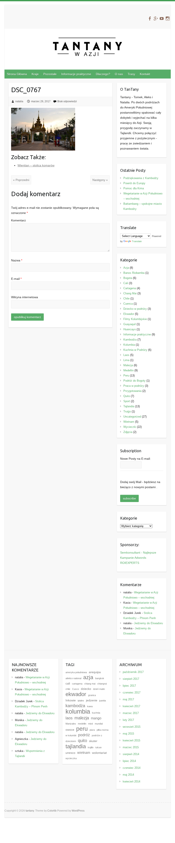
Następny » (100, 180)
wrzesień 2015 (131, 726)
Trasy (131, 74)
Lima (126, 360)
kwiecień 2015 (131, 740)
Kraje (35, 74)
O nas (119, 74)
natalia (19, 101)
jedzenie (91, 700)
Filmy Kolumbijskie (135, 319)
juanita (102, 700)
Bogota (127, 278)
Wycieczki (129, 426)
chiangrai (102, 683)
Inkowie (71, 700)
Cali (125, 283)
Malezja (128, 365)
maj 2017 (128, 699)
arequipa (95, 672)
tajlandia (76, 746)
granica (92, 695)
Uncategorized (132, 416)
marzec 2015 (131, 747)
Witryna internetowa (24, 297)
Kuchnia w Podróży (135, 349)
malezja (81, 718)
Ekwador (128, 314)
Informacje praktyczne (76, 74)
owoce (70, 729)
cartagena (77, 683)
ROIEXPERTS (129, 562)
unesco (70, 752)
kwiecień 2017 (131, 706)
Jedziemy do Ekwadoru (148, 623)
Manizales (71, 723)
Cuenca (128, 303)
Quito (126, 396)
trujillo (90, 747)
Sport (126, 401)
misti (90, 723)
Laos (126, 355)
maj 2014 (128, 774)
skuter (93, 741)
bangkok (99, 678)
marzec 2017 (131, 713)
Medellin (128, 370)
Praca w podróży (133, 385)
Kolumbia (129, 344)
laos (69, 718)
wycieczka (71, 758)
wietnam (83, 752)
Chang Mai (130, 293)
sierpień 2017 (131, 678)
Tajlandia (128, 406)
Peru (126, 375)
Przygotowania (132, 391)
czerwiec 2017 (131, 692)
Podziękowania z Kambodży (140, 178)
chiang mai (89, 683)
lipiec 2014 (129, 761)
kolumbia (78, 711)
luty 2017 (128, 720)
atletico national (73, 678)
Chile (126, 298)
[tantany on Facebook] (150, 18)
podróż (84, 735)
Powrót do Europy (134, 183)
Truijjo (127, 411)
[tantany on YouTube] (162, 18)
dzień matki (99, 689)
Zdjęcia (127, 432)
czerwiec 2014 (131, 767)
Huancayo (129, 329)
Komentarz (18, 220)
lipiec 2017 (129, 685)
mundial (99, 723)
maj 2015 (128, 733)
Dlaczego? (103, 74)
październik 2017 (133, 672)
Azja (126, 267)
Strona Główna (17, 74)
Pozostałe (50, 74)
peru (82, 728)
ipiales (81, 700)
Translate (137, 241)
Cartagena (129, 288)
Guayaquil (129, 324)
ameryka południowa (76, 672)
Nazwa (16, 260)
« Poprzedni (21, 180)
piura (92, 730)
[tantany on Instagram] (168, 18)
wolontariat (99, 752)
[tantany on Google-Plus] (156, 18)
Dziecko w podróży (135, 308)
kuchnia (96, 712)
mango (96, 718)
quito (82, 740)
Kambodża (130, 339)
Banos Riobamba (133, 272)
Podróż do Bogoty (134, 380)
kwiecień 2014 (131, 781)
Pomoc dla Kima (133, 188)
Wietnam (128, 421)
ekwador (76, 694)
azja (88, 677)
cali (68, 683)
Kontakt (145, 74)
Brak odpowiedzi (67, 101)
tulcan (98, 747)
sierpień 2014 (131, 754)
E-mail (16, 278)
